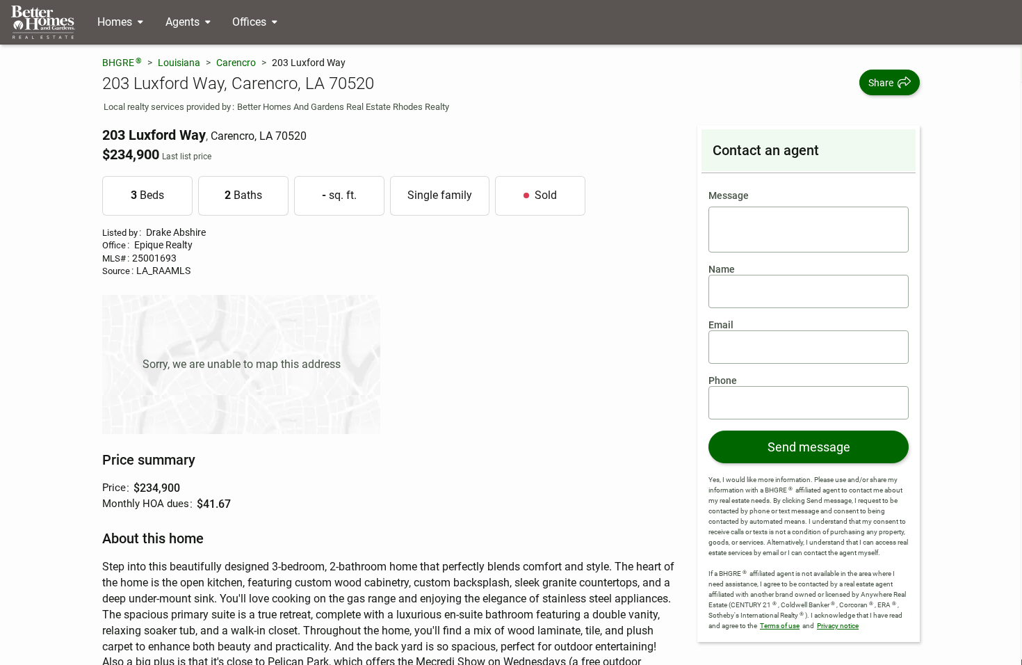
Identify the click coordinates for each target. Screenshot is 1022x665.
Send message (809, 447)
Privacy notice (838, 626)
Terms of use (780, 626)
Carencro (236, 62)
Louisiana (179, 62)
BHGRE (122, 62)
